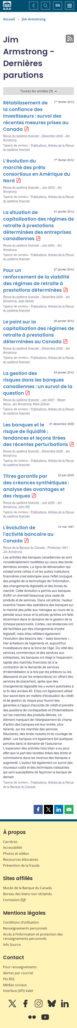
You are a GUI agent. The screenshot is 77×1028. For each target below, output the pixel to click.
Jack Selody (26, 301)
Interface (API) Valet (18, 990)
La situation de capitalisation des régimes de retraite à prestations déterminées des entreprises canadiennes (38, 225)
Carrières (10, 841)
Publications (38, 145)
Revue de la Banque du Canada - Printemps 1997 (35, 547)
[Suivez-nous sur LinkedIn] (65, 1006)
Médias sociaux (15, 985)
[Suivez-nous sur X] (12, 1006)
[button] (38, 809)
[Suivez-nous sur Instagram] (39, 1006)
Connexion (14, 900)
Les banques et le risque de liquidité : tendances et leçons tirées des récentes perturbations (35, 435)
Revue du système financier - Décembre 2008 (33, 451)
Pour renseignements (20, 967)
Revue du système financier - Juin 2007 (29, 400)
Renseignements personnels (25, 928)
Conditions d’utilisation (21, 922)
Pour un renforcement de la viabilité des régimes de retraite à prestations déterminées (36, 280)
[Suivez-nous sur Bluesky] (52, 1006)
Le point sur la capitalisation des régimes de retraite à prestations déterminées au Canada (38, 332)
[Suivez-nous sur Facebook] (25, 1006)
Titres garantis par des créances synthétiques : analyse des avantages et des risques (36, 486)
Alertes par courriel (18, 973)
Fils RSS (9, 979)
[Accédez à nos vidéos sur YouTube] (45, 1020)
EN (57, 5)
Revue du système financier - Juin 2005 (29, 502)
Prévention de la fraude (21, 865)
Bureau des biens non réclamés (27, 894)
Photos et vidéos (16, 853)
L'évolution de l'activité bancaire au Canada (28, 534)
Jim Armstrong (34, 19)
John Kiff (24, 507)
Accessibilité (12, 847)
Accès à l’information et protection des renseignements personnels (33, 936)
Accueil (9, 19)
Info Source (12, 944)
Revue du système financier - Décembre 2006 (33, 348)
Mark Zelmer (41, 404)
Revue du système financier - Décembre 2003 (33, 136)
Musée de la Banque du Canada (27, 888)
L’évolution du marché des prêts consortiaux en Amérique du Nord (36, 171)
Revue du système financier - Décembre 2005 (33, 297)
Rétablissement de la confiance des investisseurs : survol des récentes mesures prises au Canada (36, 116)
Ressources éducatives (20, 859)
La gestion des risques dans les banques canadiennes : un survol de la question (37, 383)
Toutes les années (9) (36, 91)
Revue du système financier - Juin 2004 (29, 245)
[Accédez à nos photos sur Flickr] (32, 1020)
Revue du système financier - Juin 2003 (29, 187)
